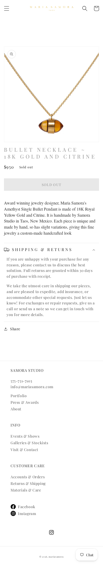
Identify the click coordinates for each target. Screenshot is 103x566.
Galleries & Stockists (29, 442)
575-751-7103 (21, 380)
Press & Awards (25, 402)
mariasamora (56, 556)
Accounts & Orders (28, 476)
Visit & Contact (24, 449)
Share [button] (15, 328)
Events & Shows (25, 436)
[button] (6, 8)
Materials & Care (26, 490)
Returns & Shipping (28, 483)
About (16, 408)
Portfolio (19, 395)
